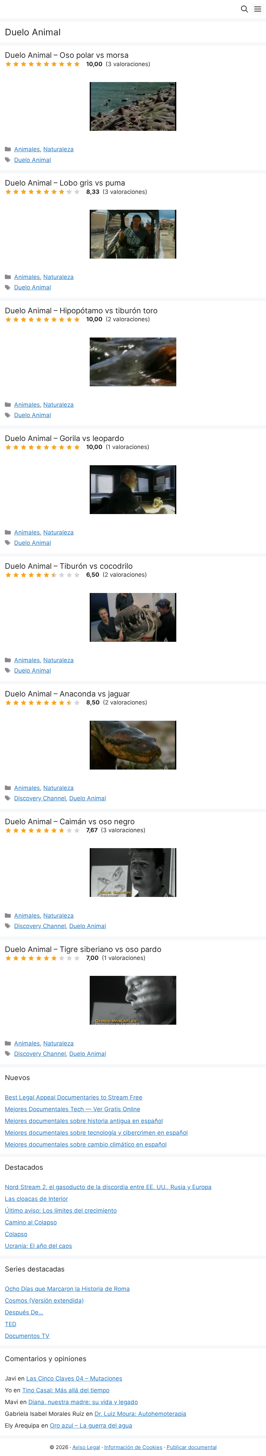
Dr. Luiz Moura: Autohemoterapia (140, 1413)
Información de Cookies (133, 1447)
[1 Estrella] (8, 64)
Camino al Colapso (31, 1222)
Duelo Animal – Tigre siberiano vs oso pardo (83, 949)
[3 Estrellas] (23, 64)
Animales (27, 149)
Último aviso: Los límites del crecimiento (61, 1210)
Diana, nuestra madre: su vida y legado (83, 1402)
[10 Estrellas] (76, 64)
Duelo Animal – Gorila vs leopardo (64, 438)
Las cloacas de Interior (36, 1198)
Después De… (24, 1312)
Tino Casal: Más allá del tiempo (65, 1390)
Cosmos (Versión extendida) (44, 1300)
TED (10, 1324)
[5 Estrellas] (38, 64)
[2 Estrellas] (15, 64)
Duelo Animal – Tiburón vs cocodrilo (69, 565)
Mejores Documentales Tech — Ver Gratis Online (72, 1109)
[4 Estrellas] (31, 64)
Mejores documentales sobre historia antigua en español (84, 1120)
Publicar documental (192, 1447)
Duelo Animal (32, 159)
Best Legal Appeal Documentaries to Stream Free (73, 1097)
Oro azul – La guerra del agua (91, 1425)
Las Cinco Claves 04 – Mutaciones (74, 1378)
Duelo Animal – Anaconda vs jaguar (67, 693)
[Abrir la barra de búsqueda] (244, 9)
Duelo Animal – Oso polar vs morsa (66, 55)
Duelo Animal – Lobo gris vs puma (65, 182)
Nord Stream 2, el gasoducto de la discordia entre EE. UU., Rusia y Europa (108, 1187)
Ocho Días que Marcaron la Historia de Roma (67, 1288)
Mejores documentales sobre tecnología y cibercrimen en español (96, 1132)
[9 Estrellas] (69, 64)
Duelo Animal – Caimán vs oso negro (70, 821)
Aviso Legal (86, 1447)
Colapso (16, 1234)
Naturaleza (58, 149)
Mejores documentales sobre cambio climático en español (86, 1144)
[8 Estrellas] (61, 64)
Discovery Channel (40, 798)
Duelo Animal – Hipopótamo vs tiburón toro (81, 310)
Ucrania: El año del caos (38, 1245)
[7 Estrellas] (54, 64)
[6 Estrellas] (46, 64)
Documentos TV (27, 1335)
